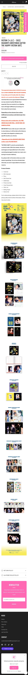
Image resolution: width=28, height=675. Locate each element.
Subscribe (14, 604)
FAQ (2, 627)
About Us (3, 624)
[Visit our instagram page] (5, 644)
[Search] (23, 2)
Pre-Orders (4, 622)
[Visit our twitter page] (12, 644)
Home (2, 619)
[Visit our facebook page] (2, 644)
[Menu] (2, 2)
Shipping (3, 52)
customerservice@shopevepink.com (10, 641)
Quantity (3, 71)
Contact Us (4, 629)
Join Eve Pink (4, 632)
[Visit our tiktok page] (8, 644)
